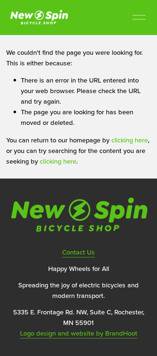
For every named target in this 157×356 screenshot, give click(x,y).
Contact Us (78, 252)
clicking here (129, 140)
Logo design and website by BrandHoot (78, 333)
